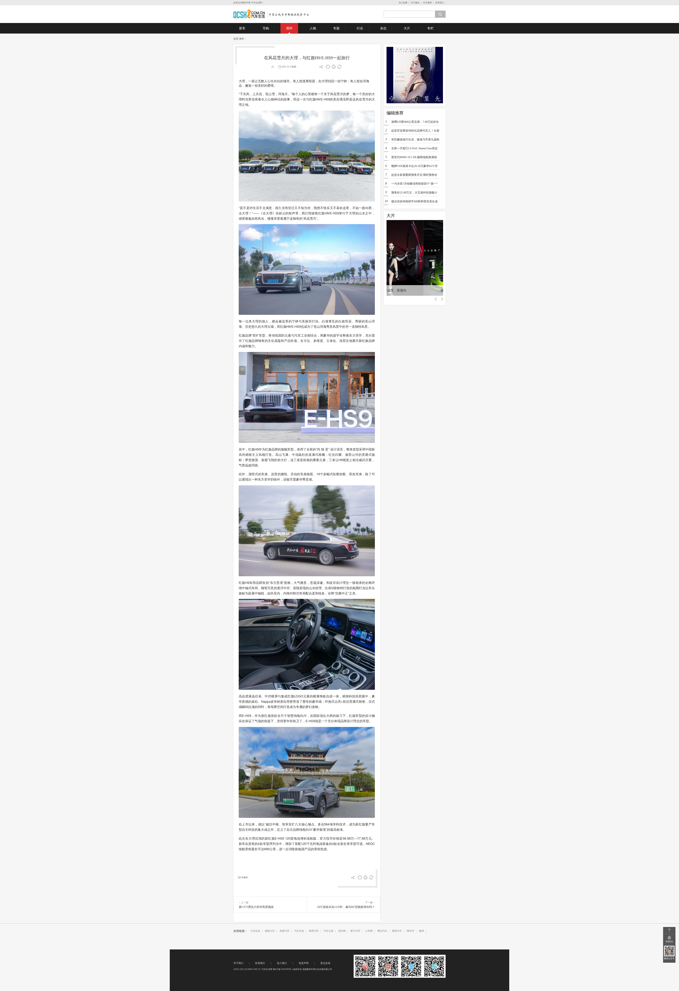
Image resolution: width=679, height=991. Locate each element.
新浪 (334, 67)
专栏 (430, 28)
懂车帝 (410, 931)
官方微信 (415, 2)
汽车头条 (299, 931)
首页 (235, 38)
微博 (421, 931)
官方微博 (427, 2)
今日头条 (255, 931)
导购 (266, 28)
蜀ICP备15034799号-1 (283, 969)
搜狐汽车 (270, 931)
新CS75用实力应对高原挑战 (256, 906)
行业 (360, 28)
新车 (242, 28)
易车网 (342, 931)
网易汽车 (314, 931)
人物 (313, 28)
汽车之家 (328, 931)
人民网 (369, 931)
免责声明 (304, 963)
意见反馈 (325, 963)
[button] (372, 857)
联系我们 (439, 2)
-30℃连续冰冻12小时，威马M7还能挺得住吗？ (345, 906)
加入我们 (282, 963)
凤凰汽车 (284, 931)
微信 (339, 67)
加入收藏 (403, 2)
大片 (407, 28)
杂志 (383, 28)
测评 (289, 28)
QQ (328, 67)
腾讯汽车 (382, 931)
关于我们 (238, 963)
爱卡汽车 (355, 931)
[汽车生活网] (271, 14)
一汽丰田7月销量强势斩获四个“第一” (414, 183)
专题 (336, 28)
